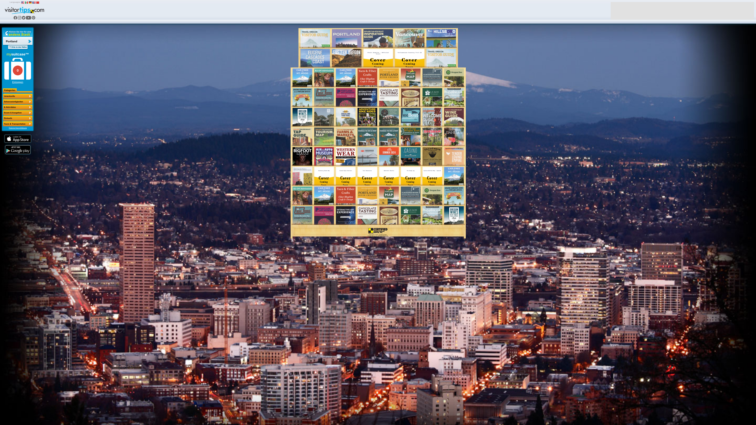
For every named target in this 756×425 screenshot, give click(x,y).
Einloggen (17, 82)
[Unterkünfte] (17, 96)
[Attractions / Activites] (17, 101)
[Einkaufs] (17, 112)
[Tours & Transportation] (17, 118)
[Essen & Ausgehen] (17, 107)
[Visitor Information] (17, 123)
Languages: (15, 2)
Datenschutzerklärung (18, 128)
